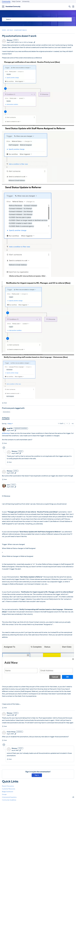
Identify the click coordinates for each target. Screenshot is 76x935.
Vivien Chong (11, 732)
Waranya (9, 40)
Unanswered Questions (38, 797)
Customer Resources (8, 789)
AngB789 (10, 428)
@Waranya (6, 433)
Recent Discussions (8, 786)
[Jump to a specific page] (72, 423)
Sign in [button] (37, 775)
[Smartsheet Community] (13, 6)
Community (6, 1)
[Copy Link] (34, 42)
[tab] (6, 418)
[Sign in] (73, 6)
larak (8, 485)
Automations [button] (6, 412)
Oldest (9, 424)
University (25, 1)
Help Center (16, 1)
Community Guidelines (9, 800)
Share (4, 403)
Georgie (30, 42)
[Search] (69, 6)
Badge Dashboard (7, 792)
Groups (4, 794)
